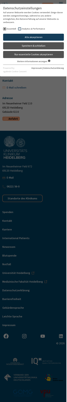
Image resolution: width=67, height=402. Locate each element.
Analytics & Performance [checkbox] (33, 28)
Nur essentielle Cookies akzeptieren (33, 54)
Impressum (36, 68)
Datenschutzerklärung (53, 68)
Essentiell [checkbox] (11, 28)
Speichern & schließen (33, 45)
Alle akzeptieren (33, 37)
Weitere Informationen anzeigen (32, 61)
